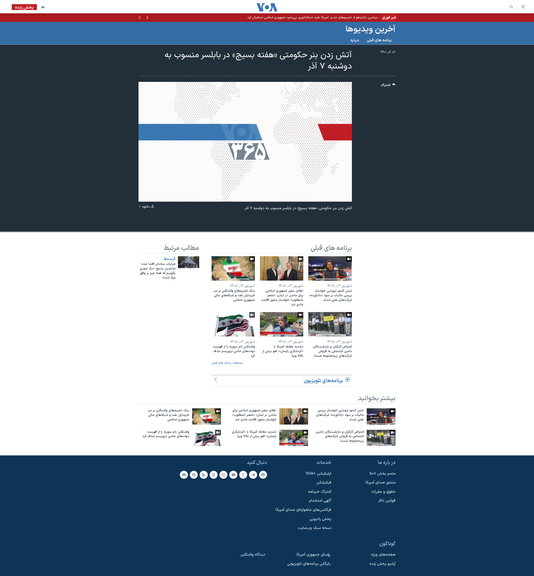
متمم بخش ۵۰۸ (382, 473)
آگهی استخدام (320, 501)
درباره (354, 40)
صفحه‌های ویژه (383, 555)
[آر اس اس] (204, 475)
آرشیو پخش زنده (382, 564)
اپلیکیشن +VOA (318, 473)
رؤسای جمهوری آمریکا (313, 555)
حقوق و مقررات (383, 492)
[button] (147, 17)
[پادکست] (194, 475)
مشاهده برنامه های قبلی (227, 363)
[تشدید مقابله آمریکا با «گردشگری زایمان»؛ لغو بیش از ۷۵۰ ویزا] (281, 324)
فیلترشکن (323, 482)
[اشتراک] (184, 475)
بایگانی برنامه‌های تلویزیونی (308, 564)
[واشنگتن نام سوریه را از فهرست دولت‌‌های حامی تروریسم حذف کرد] (233, 324)
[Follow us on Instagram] (223, 475)
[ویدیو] (43, 7)
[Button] (388, 86)
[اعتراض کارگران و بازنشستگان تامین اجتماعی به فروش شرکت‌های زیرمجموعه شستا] (330, 324)
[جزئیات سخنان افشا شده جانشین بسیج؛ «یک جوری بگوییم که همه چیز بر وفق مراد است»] (188, 262)
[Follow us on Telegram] (253, 475)
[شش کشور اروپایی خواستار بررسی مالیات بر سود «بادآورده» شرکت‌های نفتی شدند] (330, 268)
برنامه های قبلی (379, 40)
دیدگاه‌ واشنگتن (253, 555)
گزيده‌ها (170, 259)
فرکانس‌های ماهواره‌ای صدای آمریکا (303, 510)
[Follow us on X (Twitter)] (243, 475)
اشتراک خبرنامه (319, 492)
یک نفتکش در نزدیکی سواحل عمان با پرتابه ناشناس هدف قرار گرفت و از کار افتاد (323, 17)
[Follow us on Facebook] (263, 475)
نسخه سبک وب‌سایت (314, 528)
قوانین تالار (386, 501)
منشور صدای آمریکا (380, 482)
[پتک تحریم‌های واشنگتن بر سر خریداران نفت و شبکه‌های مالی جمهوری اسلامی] (233, 268)
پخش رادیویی (320, 519)
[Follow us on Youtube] (233, 475)
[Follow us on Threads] (214, 475)
